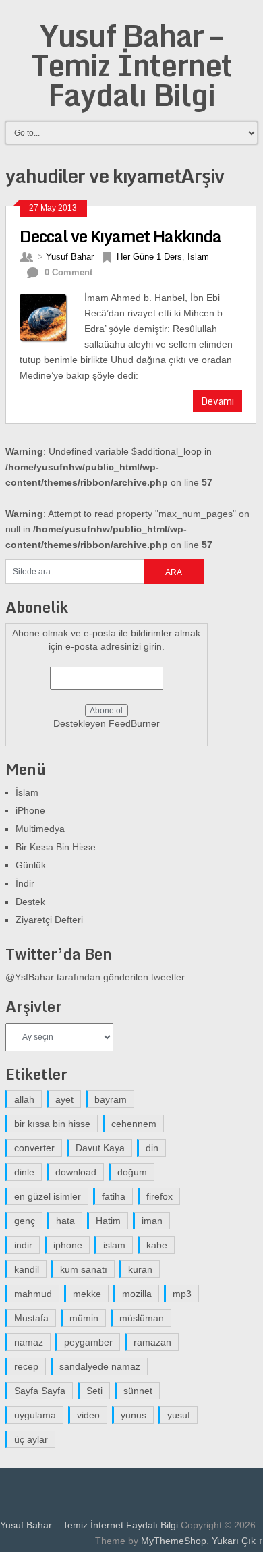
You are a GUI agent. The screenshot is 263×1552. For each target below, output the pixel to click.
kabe (156, 1245)
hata (65, 1220)
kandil (26, 1269)
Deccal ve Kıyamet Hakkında (120, 236)
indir (23, 1245)
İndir (25, 883)
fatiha (113, 1196)
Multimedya (40, 828)
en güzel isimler (47, 1196)
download (75, 1172)
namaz (28, 1342)
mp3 (182, 1293)
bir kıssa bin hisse (52, 1123)
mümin (83, 1317)
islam (114, 1245)
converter (34, 1147)
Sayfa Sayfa (39, 1390)
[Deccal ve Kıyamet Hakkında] (52, 316)
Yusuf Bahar (70, 257)
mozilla (137, 1293)
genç (24, 1220)
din (152, 1147)
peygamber (88, 1342)
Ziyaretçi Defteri (49, 919)
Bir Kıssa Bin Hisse (56, 846)
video (88, 1415)
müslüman (141, 1317)
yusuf (178, 1415)
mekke (87, 1293)
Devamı (217, 401)
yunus (133, 1415)
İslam (198, 257)
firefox (159, 1196)
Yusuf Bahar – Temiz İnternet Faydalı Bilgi (131, 65)
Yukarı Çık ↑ (237, 1540)
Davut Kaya (100, 1147)
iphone (67, 1245)
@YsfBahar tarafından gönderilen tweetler (95, 977)
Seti (94, 1390)
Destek (30, 901)
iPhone (30, 810)
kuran (140, 1269)
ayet (64, 1099)
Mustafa (31, 1317)
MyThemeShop (173, 1540)
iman (152, 1220)
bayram (110, 1099)
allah (24, 1099)
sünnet (137, 1390)
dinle (24, 1172)
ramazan (152, 1342)
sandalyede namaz (99, 1366)
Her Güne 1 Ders (149, 257)
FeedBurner (134, 723)
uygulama (35, 1415)
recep (26, 1366)
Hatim (108, 1220)
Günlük (31, 865)
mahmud (33, 1293)
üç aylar (31, 1439)
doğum (132, 1172)
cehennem (133, 1123)
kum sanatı (83, 1269)
